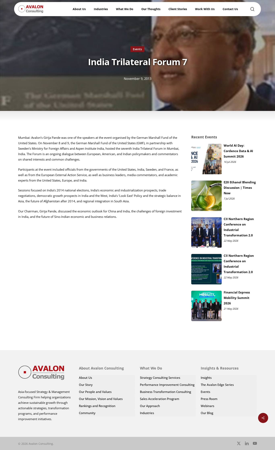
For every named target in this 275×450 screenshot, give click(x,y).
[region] (222, 413)
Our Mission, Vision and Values (101, 399)
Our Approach (150, 406)
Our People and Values (95, 392)
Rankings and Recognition (97, 406)
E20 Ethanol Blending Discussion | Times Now (240, 187)
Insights (206, 378)
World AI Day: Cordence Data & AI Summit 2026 (238, 150)
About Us (85, 378)
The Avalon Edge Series (217, 385)
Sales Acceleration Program (159, 399)
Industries (147, 413)
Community (87, 413)
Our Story (86, 385)
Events (137, 49)
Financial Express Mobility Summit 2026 (237, 297)
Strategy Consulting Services (160, 378)
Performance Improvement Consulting (167, 385)
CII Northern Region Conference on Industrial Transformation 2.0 (239, 227)
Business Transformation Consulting (165, 392)
